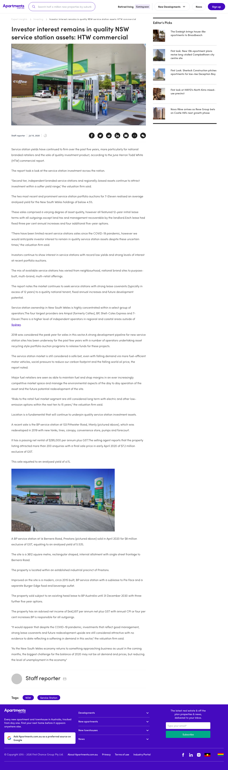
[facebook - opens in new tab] (183, 755)
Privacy (106, 754)
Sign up (216, 6)
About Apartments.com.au (83, 754)
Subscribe (188, 734)
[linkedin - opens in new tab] (191, 755)
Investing (38, 19)
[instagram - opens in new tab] (199, 755)
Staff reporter (43, 678)
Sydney (16, 325)
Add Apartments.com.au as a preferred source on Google (42, 738)
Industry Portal (142, 754)
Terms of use (122, 754)
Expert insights (19, 19)
